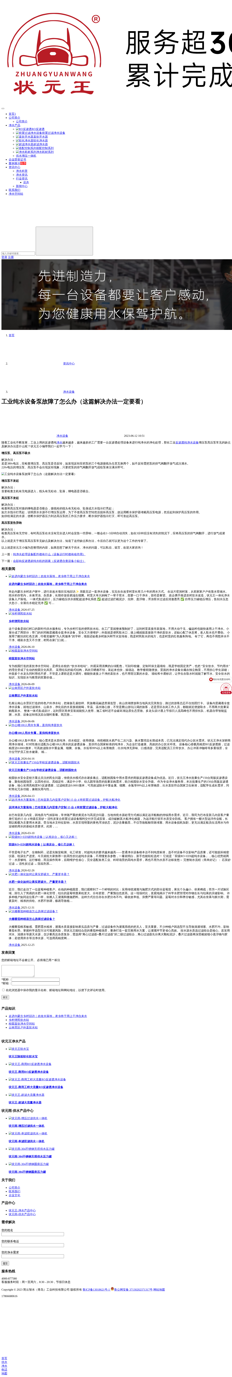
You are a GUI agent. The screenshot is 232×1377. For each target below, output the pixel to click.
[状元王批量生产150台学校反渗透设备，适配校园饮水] (44, 762)
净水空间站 (16, 193)
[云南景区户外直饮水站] (25, 687)
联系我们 (14, 189)
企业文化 (14, 1195)
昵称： (6, 979)
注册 (11, 257)
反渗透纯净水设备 (187, 442)
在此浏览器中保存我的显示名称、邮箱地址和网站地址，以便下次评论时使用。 (56, 990)
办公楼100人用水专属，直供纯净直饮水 (34, 732)
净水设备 (62, 435)
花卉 (26, 182)
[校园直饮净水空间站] (23, 650)
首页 (11, 335)
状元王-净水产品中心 (22, 1210)
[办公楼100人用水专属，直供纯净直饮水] (35, 725)
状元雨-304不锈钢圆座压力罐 (27, 1171)
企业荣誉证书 (17, 159)
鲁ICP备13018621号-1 (97, 1289)
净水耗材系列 (45, 151)
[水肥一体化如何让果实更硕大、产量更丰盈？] (39, 874)
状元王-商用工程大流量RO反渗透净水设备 (36, 1087)
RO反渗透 (38, 129)
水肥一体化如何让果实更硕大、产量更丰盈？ (38, 881)
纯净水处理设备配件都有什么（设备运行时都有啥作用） (49, 554)
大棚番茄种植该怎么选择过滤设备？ (32, 918)
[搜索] (28, 224)
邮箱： (6, 983)
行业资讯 (22, 178)
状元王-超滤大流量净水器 (25, 1102)
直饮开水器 (40, 136)
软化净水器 (40, 140)
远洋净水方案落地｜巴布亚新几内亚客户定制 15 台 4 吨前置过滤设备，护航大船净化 (63, 807)
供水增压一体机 (26, 155)
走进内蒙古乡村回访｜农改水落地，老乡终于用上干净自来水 (48, 584)
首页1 (12, 113)
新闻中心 (22, 186)
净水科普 (22, 170)
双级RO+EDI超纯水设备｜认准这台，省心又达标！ (42, 844)
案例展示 (14, 163)
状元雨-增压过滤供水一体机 (26, 1125)
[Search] (64, 241)
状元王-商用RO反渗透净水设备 (29, 1071)
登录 (4, 257)
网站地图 (159, 1289)
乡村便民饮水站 (19, 621)
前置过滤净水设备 (53, 132)
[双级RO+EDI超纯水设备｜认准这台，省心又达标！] (43, 836)
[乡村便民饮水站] (20, 613)
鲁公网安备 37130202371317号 (133, 1289)
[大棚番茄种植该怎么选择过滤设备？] (33, 911)
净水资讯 (22, 174)
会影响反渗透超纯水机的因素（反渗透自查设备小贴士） (49, 561)
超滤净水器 (40, 144)
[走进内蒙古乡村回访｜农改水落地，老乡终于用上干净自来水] (49, 576)
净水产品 (14, 125)
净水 (59, 442)
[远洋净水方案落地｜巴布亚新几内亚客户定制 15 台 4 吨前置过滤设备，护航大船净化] (64, 799)
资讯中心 (14, 167)
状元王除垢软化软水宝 (23, 1056)
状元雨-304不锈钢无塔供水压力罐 (30, 1156)
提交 (5, 997)
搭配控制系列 (45, 148)
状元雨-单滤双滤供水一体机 (26, 1141)
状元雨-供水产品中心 (22, 1214)
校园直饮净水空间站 (22, 658)
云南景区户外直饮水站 (23, 695)
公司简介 (14, 117)
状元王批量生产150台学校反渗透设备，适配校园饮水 (43, 770)
